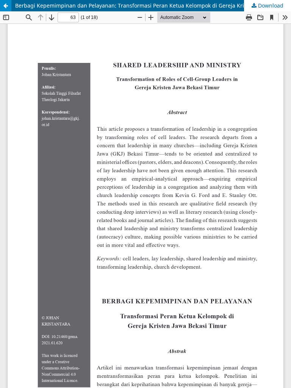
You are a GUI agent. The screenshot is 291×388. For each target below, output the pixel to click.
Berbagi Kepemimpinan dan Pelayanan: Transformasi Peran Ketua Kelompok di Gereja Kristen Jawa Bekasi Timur (153, 5)
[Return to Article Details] (5, 5)
